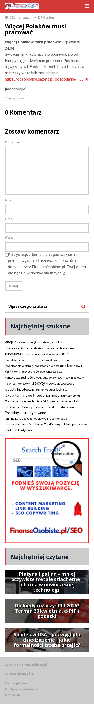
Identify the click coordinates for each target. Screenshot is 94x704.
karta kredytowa (71, 366)
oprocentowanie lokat (63, 401)
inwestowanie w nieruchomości (24, 360)
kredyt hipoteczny (73, 377)
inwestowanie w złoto (46, 366)
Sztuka (34, 424)
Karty (9, 371)
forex (71, 348)
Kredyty (37, 383)
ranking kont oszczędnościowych (26, 418)
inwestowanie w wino (57, 360)
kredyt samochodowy (17, 383)
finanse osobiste (55, 348)
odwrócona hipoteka (30, 401)
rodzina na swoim (16, 424)
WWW (9, 237)
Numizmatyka (70, 395)
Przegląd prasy (15, 98)
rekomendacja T (59, 418)
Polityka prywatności (21, 689)
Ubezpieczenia (75, 424)
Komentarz (13, 142)
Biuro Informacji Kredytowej (33, 342)
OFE (45, 401)
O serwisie (13, 695)
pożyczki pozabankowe (59, 407)
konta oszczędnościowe (29, 371)
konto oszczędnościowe (22, 377)
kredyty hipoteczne (20, 389)
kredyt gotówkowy (51, 377)
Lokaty (61, 389)
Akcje (9, 342)
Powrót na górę (22, 674)
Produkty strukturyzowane (25, 413)
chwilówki (58, 342)
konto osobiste (54, 371)
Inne (63, 353)
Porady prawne (32, 407)
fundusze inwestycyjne (40, 354)
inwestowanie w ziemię (19, 366)
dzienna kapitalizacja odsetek (24, 348)
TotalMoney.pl (53, 424)
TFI (41, 424)
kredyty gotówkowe (60, 383)
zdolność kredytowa (18, 430)
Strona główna (16, 683)
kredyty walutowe (45, 389)
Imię (8, 200)
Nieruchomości (46, 395)
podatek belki (13, 407)
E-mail (9, 219)
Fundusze (13, 354)
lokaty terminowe (18, 395)
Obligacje (11, 401)
